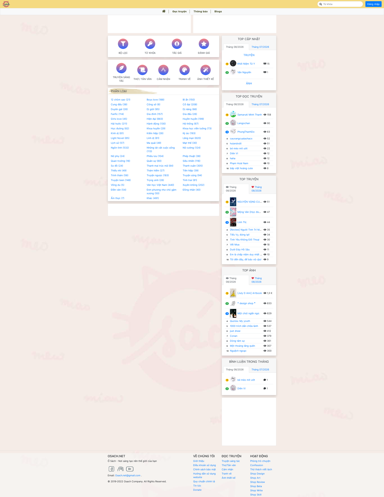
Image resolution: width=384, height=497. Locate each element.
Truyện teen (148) (121, 180)
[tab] (236, 189)
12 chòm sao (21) (120, 99)
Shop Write (256, 490)
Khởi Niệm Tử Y (246, 63)
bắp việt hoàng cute (241, 168)
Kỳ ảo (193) (189, 133)
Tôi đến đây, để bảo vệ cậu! (245, 259)
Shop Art (255, 477)
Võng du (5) (117, 184)
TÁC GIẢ (177, 52)
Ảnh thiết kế (205, 79)
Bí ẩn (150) (189, 99)
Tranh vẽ (184, 79)
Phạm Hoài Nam (239, 163)
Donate (197, 489)
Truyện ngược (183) (158, 175)
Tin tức (197, 485)
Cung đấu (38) (119, 104)
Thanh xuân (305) (193, 165)
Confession (256, 465)
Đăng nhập (373, 4)
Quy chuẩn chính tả (204, 481)
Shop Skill (255, 494)
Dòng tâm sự (237, 340)
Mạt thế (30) (190, 142)
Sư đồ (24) (117, 165)
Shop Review (257, 481)
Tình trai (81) (190, 180)
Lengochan (243, 123)
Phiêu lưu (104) (155, 156)
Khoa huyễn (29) (156, 128)
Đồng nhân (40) (192, 189)
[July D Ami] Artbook (249, 293)
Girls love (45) (119, 118)
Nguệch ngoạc (238, 350)
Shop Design (257, 473)
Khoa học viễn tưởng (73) (197, 128)
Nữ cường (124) (192, 147)
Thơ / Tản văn (143, 79)
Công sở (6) (153, 104)
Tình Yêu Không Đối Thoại (244, 239)
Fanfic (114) (117, 114)
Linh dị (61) (153, 138)
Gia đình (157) (155, 114)
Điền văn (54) (118, 189)
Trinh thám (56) (119, 175)
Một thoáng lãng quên (242, 345)
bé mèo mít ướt (239, 148)
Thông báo (201, 11)
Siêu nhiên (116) (191, 160)
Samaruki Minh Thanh (249, 114)
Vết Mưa (234, 244)
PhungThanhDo (246, 131)
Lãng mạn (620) (192, 138)
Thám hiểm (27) (156, 170)
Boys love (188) (155, 99)
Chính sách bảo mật (204, 469)
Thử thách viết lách (261, 469)
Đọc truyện (179, 11)
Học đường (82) (120, 128)
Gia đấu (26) (190, 114)
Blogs (218, 11)
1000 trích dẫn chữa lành (244, 325)
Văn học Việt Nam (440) (160, 184)
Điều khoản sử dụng (204, 465)
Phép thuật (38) (192, 156)
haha (232, 158)
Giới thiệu (198, 460)
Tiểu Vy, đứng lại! (239, 234)
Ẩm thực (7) (117, 198)
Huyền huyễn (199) (193, 118)
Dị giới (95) (153, 109)
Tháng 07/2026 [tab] (260, 46)
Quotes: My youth (240, 320)
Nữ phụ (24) (118, 156)
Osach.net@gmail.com (127, 475)
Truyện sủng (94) (192, 175)
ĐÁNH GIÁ (204, 52)
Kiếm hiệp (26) (155, 133)
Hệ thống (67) (191, 123)
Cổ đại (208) (190, 104)
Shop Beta (256, 486)
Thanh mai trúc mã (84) (160, 165)
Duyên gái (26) (119, 109)
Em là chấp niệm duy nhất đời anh (249, 254)
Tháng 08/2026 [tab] (235, 46)
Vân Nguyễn (244, 72)
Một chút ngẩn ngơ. (248, 313)
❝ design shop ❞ (246, 303)
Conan (233, 335)
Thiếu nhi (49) (119, 170)
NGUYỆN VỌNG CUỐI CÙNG (253, 201)
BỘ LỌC (123, 52)
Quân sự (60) (154, 160)
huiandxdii (236, 143)
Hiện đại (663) (155, 118)
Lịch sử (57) (117, 142)
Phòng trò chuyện (260, 460)
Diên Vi (234, 153)
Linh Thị (241, 222)
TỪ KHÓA (150, 52)
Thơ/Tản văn (229, 465)
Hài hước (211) (119, 123)
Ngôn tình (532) (120, 147)
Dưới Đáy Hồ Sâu (240, 249)
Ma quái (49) (154, 142)
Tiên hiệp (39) (191, 170)
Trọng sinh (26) (155, 180)
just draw (235, 330)
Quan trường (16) (120, 160)
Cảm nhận (163, 79)
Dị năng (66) (190, 109)
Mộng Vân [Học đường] (250, 211)
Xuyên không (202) (193, 184)
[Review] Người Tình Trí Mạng (247, 229)
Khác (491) (153, 198)
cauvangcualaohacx (241, 138)
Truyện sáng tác (121, 79)
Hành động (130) (156, 123)
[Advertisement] (149, 24)
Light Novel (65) (120, 138)
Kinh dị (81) (117, 133)
